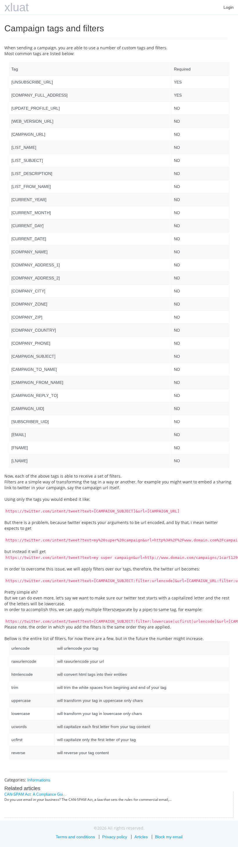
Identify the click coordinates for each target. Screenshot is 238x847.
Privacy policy (114, 837)
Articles (141, 837)
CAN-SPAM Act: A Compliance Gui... (35, 794)
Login (228, 7)
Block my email (169, 837)
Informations (38, 780)
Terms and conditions (75, 837)
